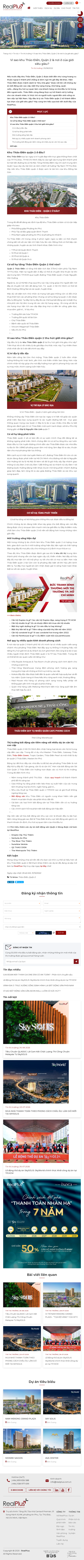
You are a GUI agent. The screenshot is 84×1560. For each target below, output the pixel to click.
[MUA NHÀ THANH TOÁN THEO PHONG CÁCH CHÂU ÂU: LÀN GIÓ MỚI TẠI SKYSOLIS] (36, 1081)
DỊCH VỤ (48, 8)
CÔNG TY (60, 1512)
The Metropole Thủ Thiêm (24, 850)
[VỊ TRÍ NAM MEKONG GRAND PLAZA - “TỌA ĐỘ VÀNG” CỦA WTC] (62, 1295)
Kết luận (13, 146)
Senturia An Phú (19, 838)
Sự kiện (72, 1533)
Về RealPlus (62, 1516)
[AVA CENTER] (62, 1441)
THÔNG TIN (74, 1512)
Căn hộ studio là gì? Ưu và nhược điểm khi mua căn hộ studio (40, 623)
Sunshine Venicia (19, 844)
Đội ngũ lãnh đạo (60, 1528)
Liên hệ (68, 3)
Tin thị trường (36, 68)
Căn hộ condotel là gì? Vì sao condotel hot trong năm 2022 (40, 632)
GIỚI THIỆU (38, 8)
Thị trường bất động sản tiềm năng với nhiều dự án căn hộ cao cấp (39, 142)
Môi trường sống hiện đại (22, 135)
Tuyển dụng (54, 3)
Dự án (71, 1516)
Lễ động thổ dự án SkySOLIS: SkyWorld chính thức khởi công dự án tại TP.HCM (39, 980)
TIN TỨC (76, 8)
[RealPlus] (14, 6)
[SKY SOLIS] (62, 1402)
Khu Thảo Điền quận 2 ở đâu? (22, 117)
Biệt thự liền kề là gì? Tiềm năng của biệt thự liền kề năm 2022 (41, 629)
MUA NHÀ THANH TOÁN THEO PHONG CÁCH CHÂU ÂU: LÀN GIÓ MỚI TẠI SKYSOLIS (21, 1361)
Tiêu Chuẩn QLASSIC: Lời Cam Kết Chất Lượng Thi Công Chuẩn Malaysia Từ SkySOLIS (21, 1317)
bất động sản (33, 816)
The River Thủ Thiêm (21, 841)
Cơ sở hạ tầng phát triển (22, 132)
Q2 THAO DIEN (18, 847)
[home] (29, 8)
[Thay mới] (54, 933)
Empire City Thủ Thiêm (22, 835)
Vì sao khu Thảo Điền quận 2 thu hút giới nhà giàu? (32, 124)
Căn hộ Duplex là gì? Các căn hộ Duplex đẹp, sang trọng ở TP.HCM (43, 620)
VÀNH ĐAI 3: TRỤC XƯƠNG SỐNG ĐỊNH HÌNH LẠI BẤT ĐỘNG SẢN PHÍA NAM (38, 985)
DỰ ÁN (57, 8)
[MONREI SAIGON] (22, 1441)
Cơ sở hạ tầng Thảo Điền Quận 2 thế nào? (28, 121)
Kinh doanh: (60, 1480)
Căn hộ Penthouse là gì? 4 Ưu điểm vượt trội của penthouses (40, 636)
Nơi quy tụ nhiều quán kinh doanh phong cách (31, 138)
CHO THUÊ (66, 8)
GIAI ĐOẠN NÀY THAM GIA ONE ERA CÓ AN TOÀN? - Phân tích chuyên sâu (38, 975)
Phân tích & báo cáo (74, 1521)
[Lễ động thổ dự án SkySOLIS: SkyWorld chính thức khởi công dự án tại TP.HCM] (36, 1141)
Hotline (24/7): (20, 1480)
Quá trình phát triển (61, 1521)
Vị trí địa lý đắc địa (19, 128)
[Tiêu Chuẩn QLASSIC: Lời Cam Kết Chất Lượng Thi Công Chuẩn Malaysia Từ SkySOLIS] (36, 1022)
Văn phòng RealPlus (61, 1534)
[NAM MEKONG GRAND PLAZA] (22, 1402)
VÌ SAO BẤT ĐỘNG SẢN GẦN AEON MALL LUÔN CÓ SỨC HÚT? (31, 991)
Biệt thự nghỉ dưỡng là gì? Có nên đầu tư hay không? (36, 626)
